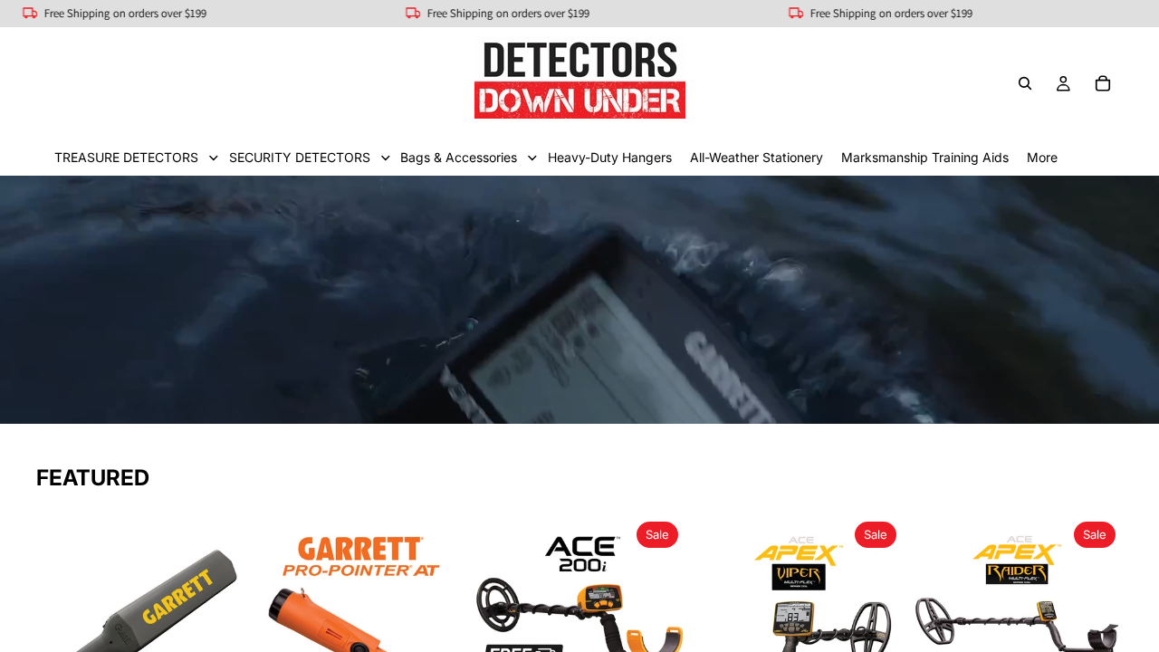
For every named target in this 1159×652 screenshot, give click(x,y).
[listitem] (1042, 157)
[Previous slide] (56, 620)
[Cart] (1103, 83)
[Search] (1025, 83)
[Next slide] (228, 620)
